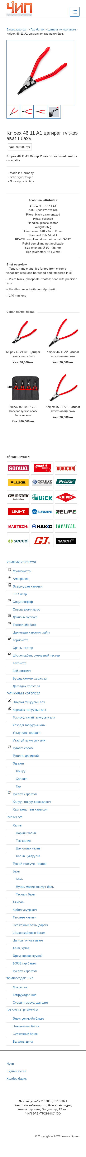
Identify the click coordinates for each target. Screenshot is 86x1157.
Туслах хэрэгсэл (25, 794)
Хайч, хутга (21, 948)
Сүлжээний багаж (25, 1034)
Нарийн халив (26, 833)
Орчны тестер (23, 647)
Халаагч (22, 778)
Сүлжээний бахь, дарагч (30, 925)
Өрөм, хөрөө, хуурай (27, 955)
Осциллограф (23, 601)
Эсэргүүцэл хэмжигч (28, 586)
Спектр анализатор (26, 609)
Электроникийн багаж (28, 1018)
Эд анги (18, 763)
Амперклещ (21, 578)
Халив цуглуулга (28, 856)
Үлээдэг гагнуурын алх (29, 725)
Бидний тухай (16, 1071)
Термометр (20, 640)
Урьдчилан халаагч (26, 732)
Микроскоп (20, 987)
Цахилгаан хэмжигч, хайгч (31, 632)
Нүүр (10, 1063)
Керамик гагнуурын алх (29, 709)
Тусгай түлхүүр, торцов (29, 863)
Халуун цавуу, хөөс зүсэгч (32, 801)
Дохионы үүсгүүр (25, 617)
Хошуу (20, 771)
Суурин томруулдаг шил (30, 1002)
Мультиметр (21, 571)
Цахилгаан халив (28, 848)
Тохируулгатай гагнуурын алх (34, 717)
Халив (17, 825)
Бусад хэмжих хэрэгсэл (30, 678)
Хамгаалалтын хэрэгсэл (30, 809)
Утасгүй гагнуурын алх (29, 740)
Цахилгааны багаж (26, 1026)
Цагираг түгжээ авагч (28, 940)
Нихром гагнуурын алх (29, 702)
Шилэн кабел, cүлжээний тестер (36, 655)
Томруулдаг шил (25, 995)
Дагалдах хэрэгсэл (26, 686)
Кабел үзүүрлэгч (25, 909)
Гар (18, 786)
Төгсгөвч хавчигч (25, 917)
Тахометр (19, 663)
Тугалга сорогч (23, 748)
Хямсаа (18, 902)
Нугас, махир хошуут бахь (35, 886)
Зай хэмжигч (22, 670)
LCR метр (20, 594)
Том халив (23, 840)
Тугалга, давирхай (26, 755)
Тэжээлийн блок (24, 624)
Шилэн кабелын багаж (29, 932)
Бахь (16, 871)
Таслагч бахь (25, 894)
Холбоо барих (16, 1078)
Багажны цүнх (23, 1041)
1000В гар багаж (24, 963)
